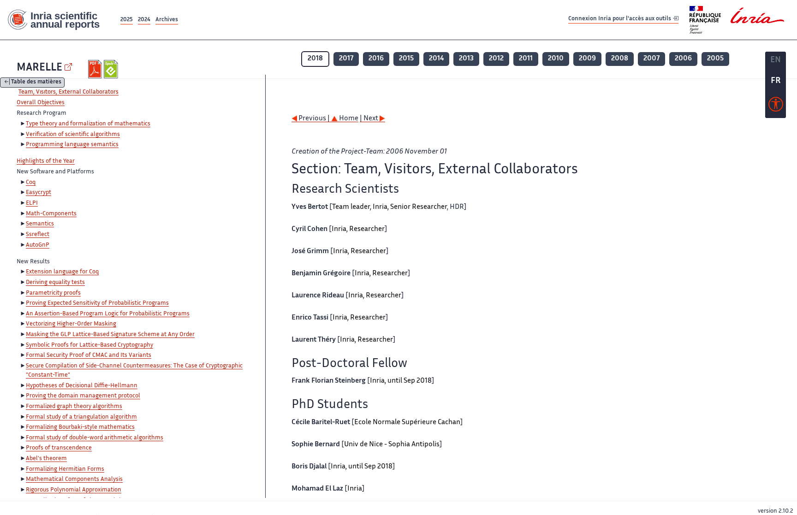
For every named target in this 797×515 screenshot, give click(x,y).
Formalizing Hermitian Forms (65, 469)
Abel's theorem (46, 459)
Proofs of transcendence (59, 448)
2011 (526, 59)
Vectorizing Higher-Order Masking (71, 324)
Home (348, 119)
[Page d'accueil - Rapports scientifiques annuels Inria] (59, 20)
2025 (126, 20)
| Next (370, 119)
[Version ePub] (112, 69)
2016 (376, 59)
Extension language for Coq (62, 272)
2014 (436, 59)
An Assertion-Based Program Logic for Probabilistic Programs (108, 314)
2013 (466, 59)
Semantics (40, 224)
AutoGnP (37, 245)
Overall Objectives (41, 103)
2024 (144, 20)
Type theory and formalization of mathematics (88, 124)
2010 (556, 59)
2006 (683, 59)
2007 (651, 59)
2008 (619, 59)
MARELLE (39, 68)
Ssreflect (37, 234)
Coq (31, 182)
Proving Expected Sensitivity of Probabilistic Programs (97, 303)
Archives (166, 20)
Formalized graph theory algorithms (74, 406)
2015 (406, 59)
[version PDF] (96, 69)
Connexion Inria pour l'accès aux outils (620, 19)
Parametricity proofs (53, 293)
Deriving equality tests (55, 282)
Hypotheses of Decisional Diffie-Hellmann (81, 386)
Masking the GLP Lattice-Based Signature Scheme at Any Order (110, 334)
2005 (715, 59)
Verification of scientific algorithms (73, 134)
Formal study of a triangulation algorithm (81, 417)
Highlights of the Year (46, 161)
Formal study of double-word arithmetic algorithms (94, 438)
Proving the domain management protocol (83, 396)
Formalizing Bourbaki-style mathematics (80, 427)
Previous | (314, 119)
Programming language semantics (72, 145)
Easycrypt (38, 192)
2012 (496, 59)
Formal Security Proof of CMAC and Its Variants (88, 355)
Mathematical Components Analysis (74, 479)
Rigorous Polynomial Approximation (73, 490)
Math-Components (51, 214)
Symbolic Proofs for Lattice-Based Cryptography (89, 345)
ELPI (32, 203)
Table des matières (36, 82)
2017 (346, 59)
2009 (587, 59)
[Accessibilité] (776, 106)
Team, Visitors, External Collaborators (68, 92)
